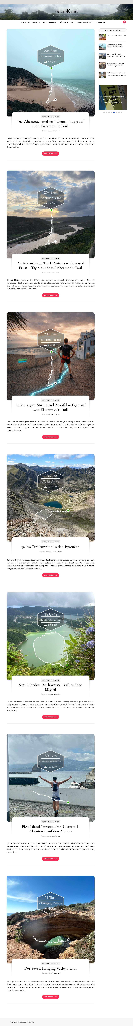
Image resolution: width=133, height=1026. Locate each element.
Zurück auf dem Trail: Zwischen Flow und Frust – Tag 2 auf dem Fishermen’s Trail (50, 265)
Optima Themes (28, 1022)
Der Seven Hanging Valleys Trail (50, 968)
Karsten (57, 131)
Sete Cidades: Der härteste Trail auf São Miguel (50, 687)
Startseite (61, 2)
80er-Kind (66, 11)
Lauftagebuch (50, 22)
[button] (104, 112)
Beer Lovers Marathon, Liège (116, 35)
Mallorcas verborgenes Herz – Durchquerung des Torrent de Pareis (116, 74)
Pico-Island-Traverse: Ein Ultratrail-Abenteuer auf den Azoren (50, 829)
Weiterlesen (50, 153)
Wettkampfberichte (30, 22)
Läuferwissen (66, 22)
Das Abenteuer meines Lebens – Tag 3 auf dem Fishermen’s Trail (50, 123)
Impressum (72, 2)
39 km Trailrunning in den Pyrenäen (50, 546)
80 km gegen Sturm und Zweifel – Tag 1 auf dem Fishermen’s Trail (51, 407)
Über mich (101, 22)
